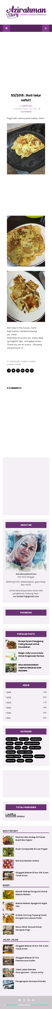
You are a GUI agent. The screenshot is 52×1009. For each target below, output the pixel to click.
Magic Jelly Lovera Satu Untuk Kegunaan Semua (31, 654)
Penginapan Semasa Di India (31, 981)
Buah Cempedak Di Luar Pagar (32, 849)
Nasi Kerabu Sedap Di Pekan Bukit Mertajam (30, 838)
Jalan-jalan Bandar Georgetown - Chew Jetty (29, 971)
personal (10, 760)
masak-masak (14, 364)
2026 (26, 692)
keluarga (11, 752)
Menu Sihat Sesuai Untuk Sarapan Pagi (29, 928)
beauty (19, 743)
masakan (28, 756)
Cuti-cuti (24, 739)
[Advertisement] (26, 63)
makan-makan (28, 361)
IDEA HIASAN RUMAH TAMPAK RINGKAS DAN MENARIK (29, 667)
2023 (26, 707)
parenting (39, 756)
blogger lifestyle (32, 743)
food (18, 747)
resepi (20, 760)
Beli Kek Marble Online (27, 860)
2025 (26, 697)
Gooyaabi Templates (40, 1005)
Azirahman (27, 105)
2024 (26, 702)
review (29, 760)
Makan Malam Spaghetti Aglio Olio (31, 905)
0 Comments (30, 110)
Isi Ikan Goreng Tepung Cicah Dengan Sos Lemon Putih (31, 916)
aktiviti (9, 743)
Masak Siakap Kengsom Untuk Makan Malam (31, 893)
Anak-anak (12, 739)
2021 (26, 718)
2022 (26, 713)
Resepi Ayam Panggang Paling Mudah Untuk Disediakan (30, 644)
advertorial (35, 739)
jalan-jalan (35, 747)
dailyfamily (15, 361)
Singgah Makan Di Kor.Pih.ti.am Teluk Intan (32, 874)
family (9, 747)
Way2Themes (12, 1005)
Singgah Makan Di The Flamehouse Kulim (27, 959)
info (24, 747)
